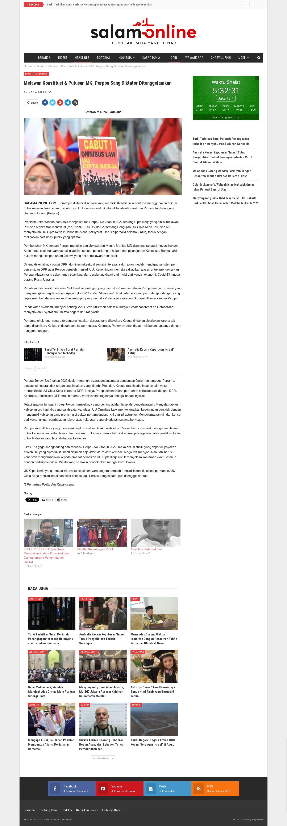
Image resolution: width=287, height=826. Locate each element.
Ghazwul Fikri (221, 57)
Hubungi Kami (111, 810)
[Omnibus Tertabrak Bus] (155, 533)
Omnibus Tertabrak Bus (146, 549)
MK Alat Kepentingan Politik (95, 549)
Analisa (34, 704)
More (242, 57)
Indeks (62, 57)
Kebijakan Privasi (87, 810)
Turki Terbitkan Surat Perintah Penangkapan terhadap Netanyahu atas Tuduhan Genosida (99, 4)
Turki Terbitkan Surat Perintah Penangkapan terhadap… (65, 351)
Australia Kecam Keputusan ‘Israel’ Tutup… (151, 351)
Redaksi (67, 810)
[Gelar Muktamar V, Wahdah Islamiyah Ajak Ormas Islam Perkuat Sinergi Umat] (51, 666)
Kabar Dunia (151, 57)
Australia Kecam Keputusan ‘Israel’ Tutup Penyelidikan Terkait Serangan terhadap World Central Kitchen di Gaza (222, 157)
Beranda (44, 57)
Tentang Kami (48, 810)
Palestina (35, 599)
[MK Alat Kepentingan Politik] (102, 533)
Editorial (104, 57)
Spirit (135, 599)
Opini (174, 57)
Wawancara (194, 57)
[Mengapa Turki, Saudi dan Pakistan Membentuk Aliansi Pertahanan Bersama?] (51, 719)
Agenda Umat (37, 651)
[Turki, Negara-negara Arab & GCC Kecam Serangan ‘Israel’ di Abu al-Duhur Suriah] (154, 719)
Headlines (82, 57)
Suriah (85, 704)
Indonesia (125, 57)
